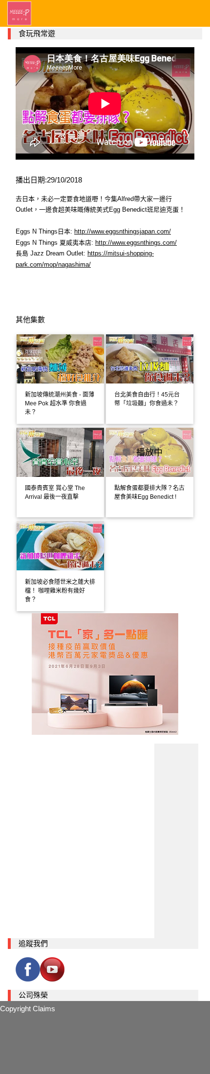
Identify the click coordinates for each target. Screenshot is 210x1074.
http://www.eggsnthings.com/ (136, 242)
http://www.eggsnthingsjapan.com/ (122, 231)
